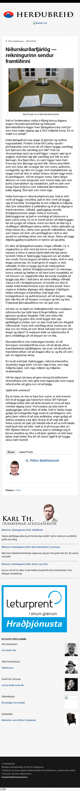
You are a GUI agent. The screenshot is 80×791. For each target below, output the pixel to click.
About (10, 452)
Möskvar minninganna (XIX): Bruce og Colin (25, 564)
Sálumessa (8, 668)
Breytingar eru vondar (13, 702)
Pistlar (18, 490)
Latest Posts (26, 452)
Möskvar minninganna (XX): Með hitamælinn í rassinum (31, 547)
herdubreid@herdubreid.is (15, 777)
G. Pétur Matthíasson (42, 460)
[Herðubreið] (40, 18)
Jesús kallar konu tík (13, 685)
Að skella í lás (9, 650)
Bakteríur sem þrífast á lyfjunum (19, 720)
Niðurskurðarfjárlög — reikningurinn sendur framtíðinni (31, 55)
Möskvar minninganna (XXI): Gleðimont (22, 530)
